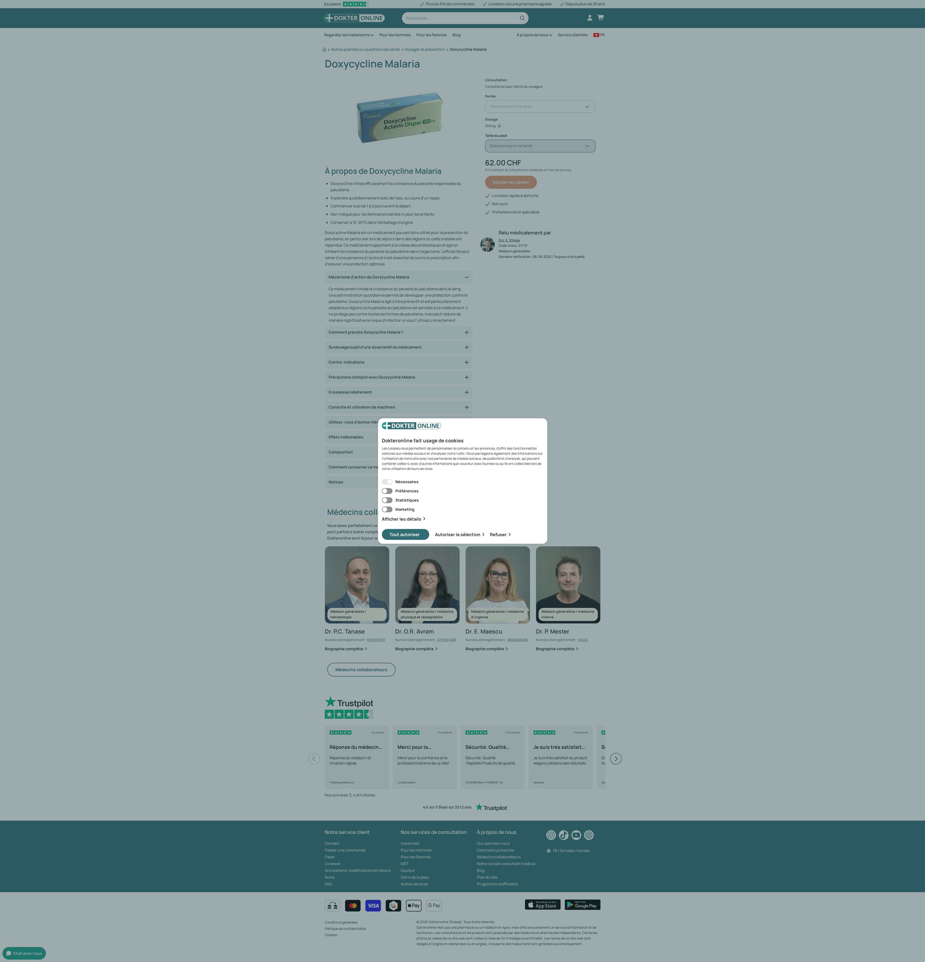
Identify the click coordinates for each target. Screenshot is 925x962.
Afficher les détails (401, 518)
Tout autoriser (405, 534)
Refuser (498, 534)
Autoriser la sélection (457, 534)
